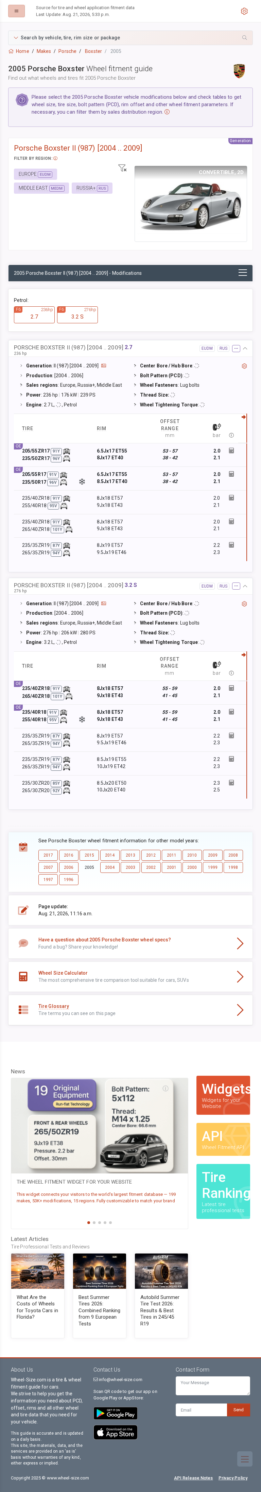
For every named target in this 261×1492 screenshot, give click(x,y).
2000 (192, 867)
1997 (48, 879)
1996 (68, 879)
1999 (213, 867)
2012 (151, 855)
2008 (233, 855)
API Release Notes (193, 1477)
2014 (110, 855)
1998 (233, 867)
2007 (48, 867)
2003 (130, 867)
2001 (171, 867)
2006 (68, 867)
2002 (151, 867)
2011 (171, 855)
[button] (130, 38)
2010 (192, 855)
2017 (48, 855)
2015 (89, 855)
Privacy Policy (233, 1477)
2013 (130, 855)
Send (238, 1409)
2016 (68, 855)
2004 (110, 867)
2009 (213, 855)
